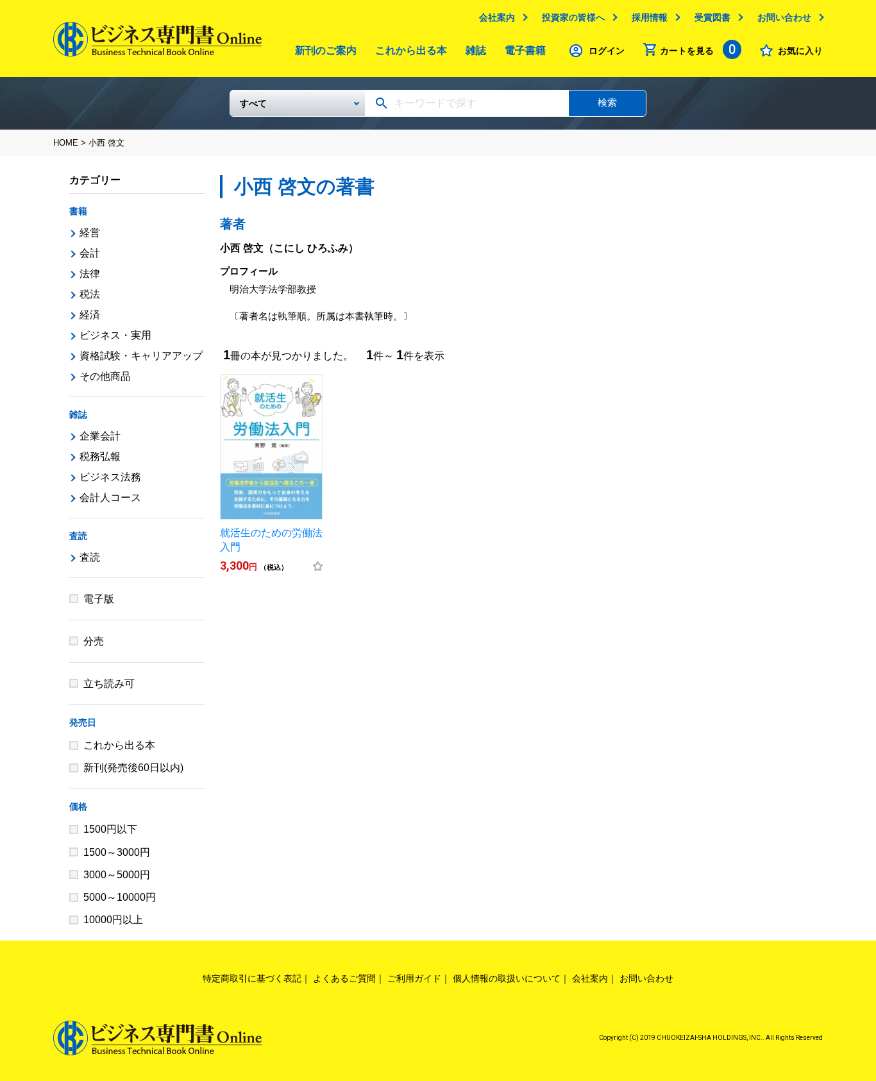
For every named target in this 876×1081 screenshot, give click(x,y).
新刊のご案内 (326, 50)
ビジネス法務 (110, 477)
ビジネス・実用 (115, 335)
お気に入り (800, 51)
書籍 (78, 211)
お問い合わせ (784, 17)
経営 (90, 232)
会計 (90, 253)
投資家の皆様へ (573, 17)
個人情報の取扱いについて (506, 978)
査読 (78, 536)
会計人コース (110, 497)
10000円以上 (113, 919)
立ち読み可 (109, 683)
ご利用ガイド (414, 978)
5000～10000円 (119, 897)
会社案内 (497, 17)
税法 (90, 294)
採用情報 (650, 17)
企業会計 (100, 435)
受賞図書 (712, 17)
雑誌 (476, 50)
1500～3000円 (116, 852)
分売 (93, 641)
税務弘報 (100, 456)
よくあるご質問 (344, 978)
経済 (90, 314)
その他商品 (105, 376)
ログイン (607, 51)
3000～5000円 (116, 874)
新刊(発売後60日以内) (133, 767)
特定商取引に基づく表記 (252, 978)
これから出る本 (411, 50)
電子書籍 (525, 50)
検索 (607, 102)
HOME (65, 143)
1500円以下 (110, 829)
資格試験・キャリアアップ (141, 355)
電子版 (98, 598)
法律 (90, 273)
